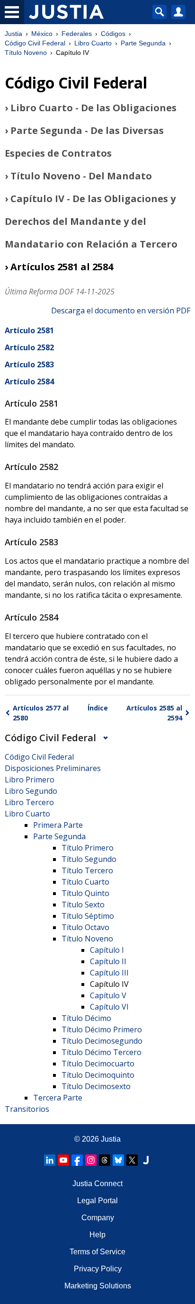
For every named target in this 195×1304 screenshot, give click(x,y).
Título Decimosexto (96, 1086)
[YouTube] (63, 1160)
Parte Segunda (143, 43)
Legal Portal (97, 1201)
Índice (98, 707)
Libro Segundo (31, 791)
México (42, 33)
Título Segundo (89, 859)
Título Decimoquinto (98, 1075)
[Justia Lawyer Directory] (145, 1160)
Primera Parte (58, 825)
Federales (77, 33)
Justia (13, 33)
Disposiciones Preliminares (53, 768)
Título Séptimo (88, 916)
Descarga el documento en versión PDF (120, 310)
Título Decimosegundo (102, 1041)
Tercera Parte (57, 1097)
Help (97, 1235)
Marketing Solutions (97, 1286)
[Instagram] (91, 1160)
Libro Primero (29, 779)
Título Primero (88, 848)
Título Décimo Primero (102, 1029)
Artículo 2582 (29, 347)
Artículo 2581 (29, 330)
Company (97, 1218)
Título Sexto (83, 904)
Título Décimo (86, 1018)
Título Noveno (26, 52)
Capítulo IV (109, 984)
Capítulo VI (109, 1007)
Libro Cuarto (93, 43)
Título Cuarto (85, 882)
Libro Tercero (29, 802)
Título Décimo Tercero (102, 1052)
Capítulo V (108, 995)
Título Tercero (87, 870)
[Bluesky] (118, 1160)
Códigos (113, 33)
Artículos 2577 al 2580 (41, 712)
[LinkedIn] (49, 1160)
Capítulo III (109, 972)
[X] (132, 1160)
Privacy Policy (98, 1269)
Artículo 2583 (29, 364)
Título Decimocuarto (98, 1063)
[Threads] (104, 1160)
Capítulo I (107, 950)
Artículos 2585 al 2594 (154, 712)
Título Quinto (85, 893)
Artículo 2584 (29, 381)
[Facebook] (77, 1160)
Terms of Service (97, 1252)
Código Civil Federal (35, 43)
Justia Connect (97, 1184)
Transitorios (27, 1109)
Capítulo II (108, 961)
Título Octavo (85, 927)
